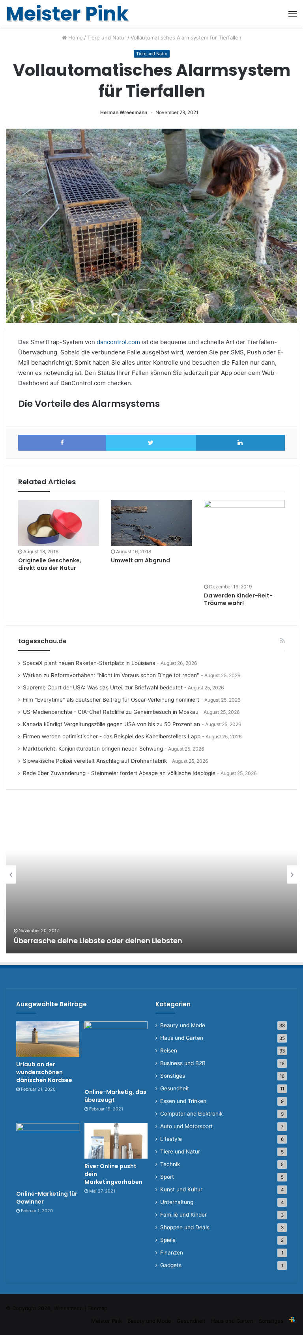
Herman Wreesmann (123, 112)
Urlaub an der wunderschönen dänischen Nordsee (44, 1072)
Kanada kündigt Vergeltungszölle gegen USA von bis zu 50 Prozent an (111, 724)
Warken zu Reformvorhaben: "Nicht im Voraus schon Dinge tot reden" (111, 675)
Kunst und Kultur (181, 1189)
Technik (170, 1164)
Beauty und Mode (182, 1025)
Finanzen (171, 1252)
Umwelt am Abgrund (140, 560)
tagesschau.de (42, 641)
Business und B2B (183, 1063)
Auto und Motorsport (186, 1126)
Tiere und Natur (106, 37)
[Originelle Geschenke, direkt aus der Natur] (58, 523)
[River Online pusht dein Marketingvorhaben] (116, 1141)
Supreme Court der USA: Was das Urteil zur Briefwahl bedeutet (103, 687)
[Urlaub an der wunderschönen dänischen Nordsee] (47, 1039)
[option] (151, 874)
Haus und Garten (181, 1038)
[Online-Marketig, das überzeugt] (116, 1052)
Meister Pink (106, 1321)
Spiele (168, 1240)
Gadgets (170, 1265)
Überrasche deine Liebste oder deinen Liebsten (98, 941)
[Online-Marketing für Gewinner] (47, 1154)
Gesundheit (174, 1088)
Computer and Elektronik (191, 1113)
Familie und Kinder (183, 1214)
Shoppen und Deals (184, 1227)
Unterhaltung (176, 1202)
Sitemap (97, 1308)
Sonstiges (172, 1076)
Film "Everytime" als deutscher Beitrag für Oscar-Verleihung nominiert (111, 700)
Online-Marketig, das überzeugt (115, 1096)
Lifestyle (171, 1139)
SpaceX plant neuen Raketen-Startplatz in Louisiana (89, 663)
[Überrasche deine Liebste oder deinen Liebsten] (151, 874)
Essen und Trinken (183, 1101)
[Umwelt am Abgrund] (151, 523)
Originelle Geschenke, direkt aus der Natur (49, 564)
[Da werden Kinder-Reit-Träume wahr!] (244, 540)
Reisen (168, 1050)
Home (75, 37)
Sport (167, 1177)
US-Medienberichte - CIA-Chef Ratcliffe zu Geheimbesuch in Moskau (110, 712)
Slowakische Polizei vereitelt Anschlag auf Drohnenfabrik (95, 761)
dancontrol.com (118, 342)
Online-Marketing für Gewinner (46, 1198)
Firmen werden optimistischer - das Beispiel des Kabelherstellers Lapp (111, 736)
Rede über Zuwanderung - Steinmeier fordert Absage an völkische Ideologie (119, 773)
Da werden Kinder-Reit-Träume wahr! (238, 599)
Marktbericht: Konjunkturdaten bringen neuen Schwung (93, 748)
